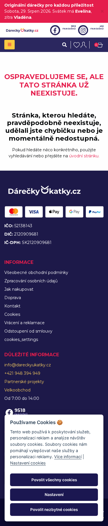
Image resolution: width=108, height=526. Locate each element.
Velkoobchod (17, 390)
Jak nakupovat (18, 289)
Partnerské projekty (24, 381)
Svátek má (71, 11)
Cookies (12, 314)
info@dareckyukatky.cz (27, 365)
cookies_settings (21, 339)
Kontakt (12, 306)
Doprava (12, 297)
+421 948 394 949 (22, 373)
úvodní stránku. (84, 155)
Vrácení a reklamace (24, 322)
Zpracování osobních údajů (31, 280)
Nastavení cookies (28, 462)
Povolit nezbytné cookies (54, 509)
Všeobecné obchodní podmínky (36, 272)
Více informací (68, 456)
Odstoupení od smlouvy (28, 331)
